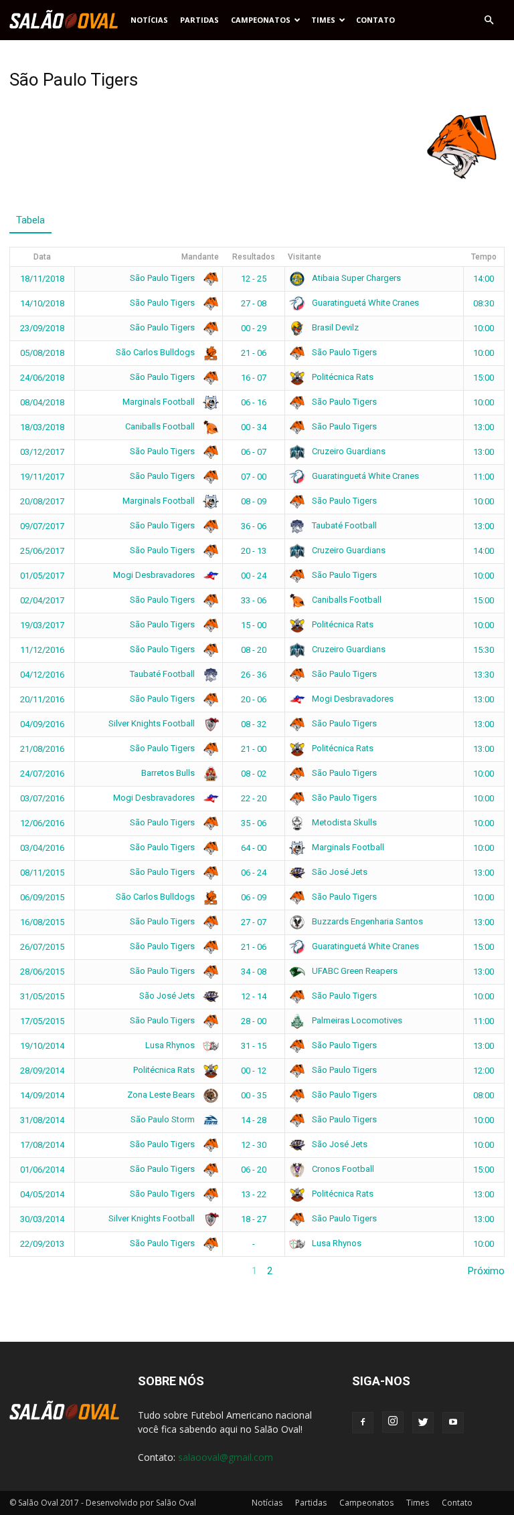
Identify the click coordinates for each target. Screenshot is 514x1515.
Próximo (486, 1271)
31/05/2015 (42, 996)
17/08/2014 (42, 1145)
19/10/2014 (42, 1046)
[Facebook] (362, 1422)
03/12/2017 (42, 452)
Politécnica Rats (341, 377)
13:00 (483, 427)
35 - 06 (253, 823)
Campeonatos (260, 20)
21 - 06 (253, 353)
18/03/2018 (42, 427)
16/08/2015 (42, 922)
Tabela (30, 220)
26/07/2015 (42, 947)
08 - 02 (253, 774)
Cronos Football (342, 1169)
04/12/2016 (42, 675)
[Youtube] (453, 1422)
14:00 (483, 279)
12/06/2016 (42, 823)
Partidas (199, 20)
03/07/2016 (42, 798)
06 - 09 (253, 897)
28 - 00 (253, 1021)
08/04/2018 (42, 402)
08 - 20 (253, 650)
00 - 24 (253, 576)
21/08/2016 (42, 749)
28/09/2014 (42, 1071)
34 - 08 (253, 972)
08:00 (483, 1095)
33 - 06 (253, 600)
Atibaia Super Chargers (355, 278)
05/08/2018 (42, 353)
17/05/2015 (42, 1021)
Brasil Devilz (334, 327)
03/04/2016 (42, 848)
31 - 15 (253, 1046)
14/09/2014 (42, 1095)
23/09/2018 (42, 328)
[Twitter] (423, 1422)
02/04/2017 (42, 600)
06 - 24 (253, 873)
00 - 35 (253, 1095)
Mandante (200, 257)
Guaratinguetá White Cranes (364, 303)
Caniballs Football (161, 426)
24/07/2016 (42, 774)
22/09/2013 (42, 1244)
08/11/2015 (42, 873)
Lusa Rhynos (171, 1045)
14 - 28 (253, 1120)
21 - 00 (253, 749)
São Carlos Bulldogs (156, 352)
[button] (489, 20)
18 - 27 (253, 1219)
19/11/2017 (42, 477)
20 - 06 (253, 699)
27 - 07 (253, 922)
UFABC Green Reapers (354, 971)
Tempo (484, 257)
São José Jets (338, 872)
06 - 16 (253, 402)
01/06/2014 (42, 1170)
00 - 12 (253, 1071)
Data (42, 257)
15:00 (483, 378)
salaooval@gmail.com (225, 1457)
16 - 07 (253, 378)
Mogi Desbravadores (155, 575)
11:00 (483, 477)
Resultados (253, 257)
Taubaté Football (343, 525)
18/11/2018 (42, 279)
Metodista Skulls (343, 822)
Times (323, 20)
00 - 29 (253, 328)
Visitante (304, 257)
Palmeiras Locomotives (356, 1020)
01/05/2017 (42, 576)
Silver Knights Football (152, 723)
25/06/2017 (42, 551)
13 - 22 (253, 1194)
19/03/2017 (42, 625)
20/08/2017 (42, 501)
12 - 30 (253, 1145)
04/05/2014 (42, 1194)
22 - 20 (253, 798)
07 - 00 (253, 477)
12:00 (483, 1071)
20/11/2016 (42, 699)
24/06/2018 (42, 378)
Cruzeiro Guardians (348, 451)
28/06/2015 (42, 972)
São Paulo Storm (164, 1119)
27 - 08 (253, 303)
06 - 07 (253, 452)
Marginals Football (159, 402)
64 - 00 (253, 848)
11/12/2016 (42, 650)
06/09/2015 (42, 897)
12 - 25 (253, 279)
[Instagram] (393, 1422)
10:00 (483, 328)
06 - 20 (253, 1170)
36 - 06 (253, 526)
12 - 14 (253, 996)
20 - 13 (253, 551)
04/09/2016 (42, 724)
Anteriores (32, 1271)
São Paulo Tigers (163, 278)
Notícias (149, 20)
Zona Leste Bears (162, 1095)
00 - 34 (253, 427)
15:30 (483, 650)
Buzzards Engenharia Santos (366, 921)
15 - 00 (253, 625)
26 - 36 (253, 675)
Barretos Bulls (169, 773)
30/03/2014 (42, 1219)
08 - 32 (253, 724)
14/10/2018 (42, 303)
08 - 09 (253, 501)
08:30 (483, 303)
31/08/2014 (42, 1120)
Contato (375, 20)
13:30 (483, 675)
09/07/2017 (42, 526)
